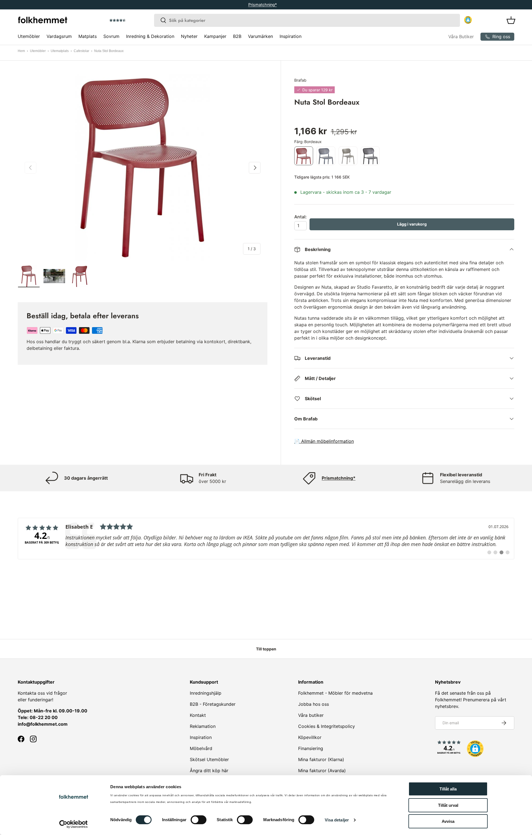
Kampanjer (215, 36)
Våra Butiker (461, 36)
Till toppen (266, 649)
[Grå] (325, 155)
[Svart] (370, 155)
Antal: (300, 216)
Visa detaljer (337, 820)
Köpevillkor (309, 737)
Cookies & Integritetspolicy (326, 726)
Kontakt (198, 715)
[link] (266, 538)
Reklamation (203, 726)
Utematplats (60, 51)
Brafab (300, 80)
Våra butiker (311, 715)
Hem (21, 51)
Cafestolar (81, 51)
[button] (133, 20)
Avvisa (448, 821)
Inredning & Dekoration (150, 36)
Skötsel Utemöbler (209, 759)
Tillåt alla (448, 789)
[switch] (198, 819)
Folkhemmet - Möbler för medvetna (335, 693)
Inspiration (290, 36)
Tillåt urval (448, 805)
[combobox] (307, 20)
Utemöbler (29, 36)
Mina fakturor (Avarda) (322, 770)
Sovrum (111, 36)
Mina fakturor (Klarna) (321, 759)
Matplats (87, 36)
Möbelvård (201, 748)
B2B (237, 36)
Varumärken (260, 36)
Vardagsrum (59, 36)
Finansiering (310, 748)
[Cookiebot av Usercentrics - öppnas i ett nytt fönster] (73, 824)
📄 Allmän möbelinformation (324, 441)
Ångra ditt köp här (209, 770)
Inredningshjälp (205, 693)
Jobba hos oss (313, 704)
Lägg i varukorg (412, 224)
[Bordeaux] (303, 155)
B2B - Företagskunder (213, 704)
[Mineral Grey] (348, 155)
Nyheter (189, 36)
